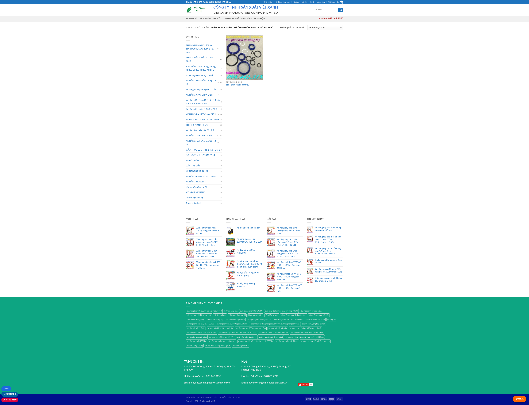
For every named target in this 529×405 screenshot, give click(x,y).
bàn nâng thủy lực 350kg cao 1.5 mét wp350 (204, 311)
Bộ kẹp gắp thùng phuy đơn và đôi (328, 261)
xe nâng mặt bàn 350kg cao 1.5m (220, 328)
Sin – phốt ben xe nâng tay (237, 85)
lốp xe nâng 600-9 (255, 315)
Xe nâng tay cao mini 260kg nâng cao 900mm (328, 229)
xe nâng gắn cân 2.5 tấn (196, 328)
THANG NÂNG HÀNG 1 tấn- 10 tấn (200, 59)
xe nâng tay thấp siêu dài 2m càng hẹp (315, 341)
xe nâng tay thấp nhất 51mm (287, 341)
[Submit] (340, 10)
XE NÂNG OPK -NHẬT (197, 171)
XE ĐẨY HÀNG (193, 160)
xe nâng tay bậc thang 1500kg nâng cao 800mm (237, 332)
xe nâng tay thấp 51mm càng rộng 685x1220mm (305, 337)
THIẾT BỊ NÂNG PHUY (197, 125)
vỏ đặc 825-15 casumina (315, 319)
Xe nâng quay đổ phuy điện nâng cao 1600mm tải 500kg (328, 270)
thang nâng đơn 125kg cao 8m (259, 319)
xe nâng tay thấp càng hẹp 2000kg (222, 341)
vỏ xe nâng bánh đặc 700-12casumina (288, 319)
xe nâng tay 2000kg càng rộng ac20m (201, 332)
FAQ (312, 2)
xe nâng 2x (331, 319)
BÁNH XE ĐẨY (193, 166)
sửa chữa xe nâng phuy (195, 319)
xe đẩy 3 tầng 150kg (195, 346)
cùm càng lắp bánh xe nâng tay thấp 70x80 (281, 311)
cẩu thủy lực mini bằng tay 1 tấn (199, 315)
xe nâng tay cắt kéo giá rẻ (246, 337)
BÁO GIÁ (519, 399)
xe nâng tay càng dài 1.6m (197, 337)
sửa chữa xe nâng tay (215, 319)
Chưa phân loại (193, 203)
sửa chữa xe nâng (271, 315)
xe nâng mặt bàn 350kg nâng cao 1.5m (251, 328)
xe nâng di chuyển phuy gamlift (313, 324)
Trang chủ (192, 19)
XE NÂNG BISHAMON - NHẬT (201, 176)
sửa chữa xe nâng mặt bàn (319, 315)
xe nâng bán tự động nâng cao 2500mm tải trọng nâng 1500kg (274, 324)
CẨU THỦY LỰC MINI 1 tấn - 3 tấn (203, 150)
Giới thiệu (268, 2)
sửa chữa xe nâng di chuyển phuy (293, 315)
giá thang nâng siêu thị (237, 315)
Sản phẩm (205, 19)
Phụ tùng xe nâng (194, 198)
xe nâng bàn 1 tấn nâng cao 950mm (200, 324)
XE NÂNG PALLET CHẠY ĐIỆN (201, 114)
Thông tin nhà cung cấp (236, 19)
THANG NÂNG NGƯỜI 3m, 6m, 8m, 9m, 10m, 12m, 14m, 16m (200, 49)
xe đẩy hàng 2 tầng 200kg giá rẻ (217, 346)
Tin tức (296, 2)
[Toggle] (221, 49)
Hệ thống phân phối (282, 2)
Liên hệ (304, 2)
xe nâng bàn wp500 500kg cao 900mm (232, 324)
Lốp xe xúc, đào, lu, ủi (196, 187)
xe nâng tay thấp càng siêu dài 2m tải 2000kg (255, 341)
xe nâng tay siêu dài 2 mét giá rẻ (270, 337)
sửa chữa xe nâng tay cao (235, 319)
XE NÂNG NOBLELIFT (196, 182)
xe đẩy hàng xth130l (241, 346)
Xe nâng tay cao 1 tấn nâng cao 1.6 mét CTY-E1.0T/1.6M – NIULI (328, 239)
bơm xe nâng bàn (230, 311)
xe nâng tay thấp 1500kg (196, 341)
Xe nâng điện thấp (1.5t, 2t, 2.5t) (201, 109)
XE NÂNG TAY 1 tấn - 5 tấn (199, 136)
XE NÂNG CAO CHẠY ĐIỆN (199, 95)
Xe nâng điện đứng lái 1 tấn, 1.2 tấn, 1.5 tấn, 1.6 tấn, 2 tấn (203, 102)
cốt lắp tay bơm (220, 315)
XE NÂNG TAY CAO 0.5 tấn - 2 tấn (201, 143)
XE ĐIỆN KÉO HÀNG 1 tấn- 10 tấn (202, 120)
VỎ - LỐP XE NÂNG (196, 192)
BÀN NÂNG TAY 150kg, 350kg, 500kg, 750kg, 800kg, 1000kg (201, 68)
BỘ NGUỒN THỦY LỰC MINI (200, 155)
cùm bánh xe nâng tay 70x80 (251, 311)
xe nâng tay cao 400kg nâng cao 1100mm (307, 332)
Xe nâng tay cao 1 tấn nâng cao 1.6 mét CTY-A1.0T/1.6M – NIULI (328, 251)
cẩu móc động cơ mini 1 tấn (311, 311)
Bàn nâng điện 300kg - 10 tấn (200, 75)
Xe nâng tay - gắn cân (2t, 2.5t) (200, 130)
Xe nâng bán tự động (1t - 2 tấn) (201, 90)
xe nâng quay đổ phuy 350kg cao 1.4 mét (306, 328)
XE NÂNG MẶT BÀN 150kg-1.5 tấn (201, 82)
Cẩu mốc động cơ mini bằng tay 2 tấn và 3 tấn (328, 279)
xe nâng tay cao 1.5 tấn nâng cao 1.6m (273, 332)
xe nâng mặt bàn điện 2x (277, 328)
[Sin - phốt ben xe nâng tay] (244, 57)
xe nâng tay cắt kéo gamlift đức (221, 337)
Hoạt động (260, 19)
